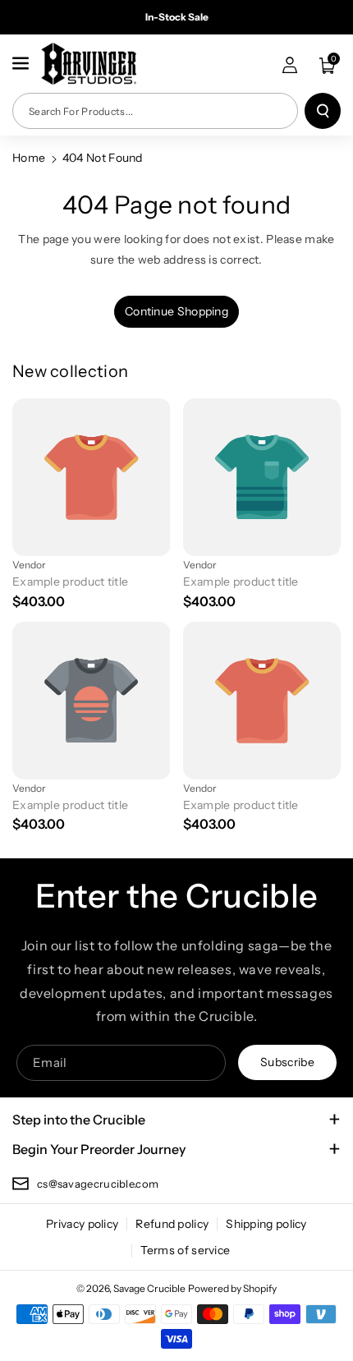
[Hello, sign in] (290, 65)
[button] (22, 63)
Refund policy (172, 1223)
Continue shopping (176, 311)
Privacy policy (82, 1223)
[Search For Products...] (323, 111)
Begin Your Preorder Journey (99, 1149)
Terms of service (185, 1250)
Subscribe (287, 1062)
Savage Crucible (149, 1288)
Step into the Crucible (78, 1119)
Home (28, 157)
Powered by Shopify (232, 1288)
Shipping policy (266, 1223)
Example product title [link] (70, 581)
